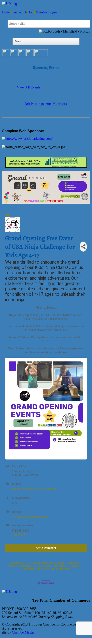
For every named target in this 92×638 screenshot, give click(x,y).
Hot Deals (74, 562)
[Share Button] (83, 247)
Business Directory (20, 562)
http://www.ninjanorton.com (29, 517)
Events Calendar (58, 562)
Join (31, 12)
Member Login (46, 12)
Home (6, 12)
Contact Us (19, 12)
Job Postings (60, 565)
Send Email (18, 534)
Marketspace (44, 565)
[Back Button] (7, 215)
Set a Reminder (46, 548)
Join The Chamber (60, 568)
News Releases (39, 562)
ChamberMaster (23, 632)
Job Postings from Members (46, 103)
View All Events (28, 87)
